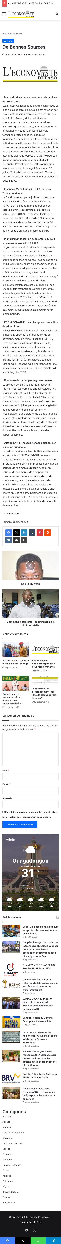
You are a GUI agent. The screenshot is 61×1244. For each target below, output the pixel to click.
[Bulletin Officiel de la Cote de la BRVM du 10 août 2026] (11, 1078)
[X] (16, 532)
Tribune (6, 1197)
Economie (7, 1154)
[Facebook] (8, 532)
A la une (18, 33)
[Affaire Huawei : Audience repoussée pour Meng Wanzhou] (45, 649)
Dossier (6, 1148)
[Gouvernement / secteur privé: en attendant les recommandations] (15, 683)
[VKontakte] (8, 540)
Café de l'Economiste (13, 1132)
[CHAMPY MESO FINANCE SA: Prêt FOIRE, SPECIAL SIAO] (11, 969)
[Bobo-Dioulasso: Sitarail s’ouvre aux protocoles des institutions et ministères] (11, 931)
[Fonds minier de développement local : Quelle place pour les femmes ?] (45, 680)
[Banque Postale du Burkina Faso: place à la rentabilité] (11, 1022)
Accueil (8, 33)
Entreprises (8, 1159)
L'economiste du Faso (31, 1222)
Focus (5, 1170)
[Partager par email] (16, 540)
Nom (5, 770)
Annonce (7, 1127)
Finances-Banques (11, 1165)
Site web (7, 798)
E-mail (6, 784)
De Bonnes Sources (12, 1143)
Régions (6, 1186)
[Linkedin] (24, 532)
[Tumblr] (32, 532)
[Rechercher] (57, 14)
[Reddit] (47, 532)
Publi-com (7, 1181)
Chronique (7, 1138)
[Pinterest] (40, 532)
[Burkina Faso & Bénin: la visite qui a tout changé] (15, 649)
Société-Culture (10, 1192)
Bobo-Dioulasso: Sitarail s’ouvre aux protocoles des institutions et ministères (41, 930)
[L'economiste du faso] (21, 13)
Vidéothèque (9, 1202)
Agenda (6, 1121)
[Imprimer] (24, 540)
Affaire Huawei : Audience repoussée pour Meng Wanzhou (43, 663)
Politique (6, 1175)
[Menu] (4, 14)
